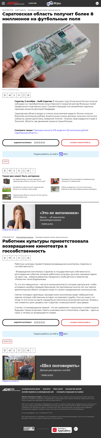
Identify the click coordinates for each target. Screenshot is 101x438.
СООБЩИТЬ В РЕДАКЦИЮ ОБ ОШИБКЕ (70, 392)
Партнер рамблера (43, 428)
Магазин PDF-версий (73, 389)
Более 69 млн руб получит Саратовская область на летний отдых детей (28, 188)
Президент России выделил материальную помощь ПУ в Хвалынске (78, 180)
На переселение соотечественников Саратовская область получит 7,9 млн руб (29, 180)
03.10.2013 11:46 (7, 10)
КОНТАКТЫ (46, 389)
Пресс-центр (58, 389)
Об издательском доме (31, 389)
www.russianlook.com (10, 89)
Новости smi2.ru (10, 230)
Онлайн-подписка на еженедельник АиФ (38, 392)
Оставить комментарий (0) (80, 142)
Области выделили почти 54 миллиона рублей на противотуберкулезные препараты (79, 188)
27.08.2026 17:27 (8, 237)
